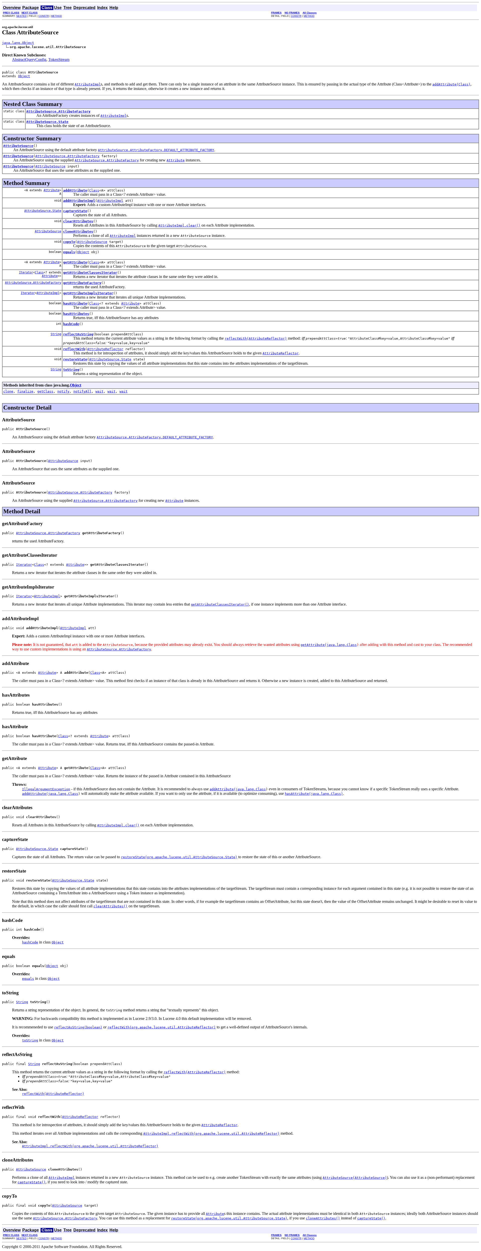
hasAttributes (76, 314)
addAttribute (75, 190)
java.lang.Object (18, 43)
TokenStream (58, 59)
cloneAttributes (78, 231)
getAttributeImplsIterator (88, 293)
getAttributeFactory (82, 283)
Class (94, 190)
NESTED (21, 16)
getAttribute (75, 262)
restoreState (75, 359)
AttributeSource (18, 146)
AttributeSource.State (47, 122)
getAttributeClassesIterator (90, 272)
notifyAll (82, 391)
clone (8, 391)
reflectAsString (78, 334)
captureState (75, 211)
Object (24, 76)
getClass (45, 391)
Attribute (51, 190)
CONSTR (43, 16)
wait (99, 391)
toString (71, 369)
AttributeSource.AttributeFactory (58, 111)
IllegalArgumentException (46, 789)
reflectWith (74, 349)
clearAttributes (78, 221)
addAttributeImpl (79, 201)
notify (63, 391)
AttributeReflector (105, 349)
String (56, 334)
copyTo (69, 242)
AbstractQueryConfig (29, 59)
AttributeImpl (110, 201)
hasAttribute (75, 303)
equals (69, 252)
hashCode (71, 324)
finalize (25, 391)
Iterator (26, 272)
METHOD (56, 16)
